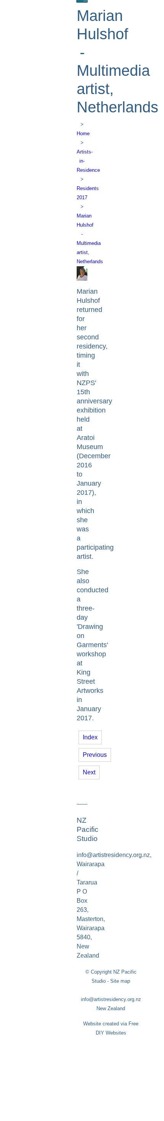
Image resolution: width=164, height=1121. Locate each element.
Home (83, 133)
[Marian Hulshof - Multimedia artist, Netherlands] (82, 278)
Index (90, 737)
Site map (120, 981)
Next (89, 772)
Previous (95, 755)
